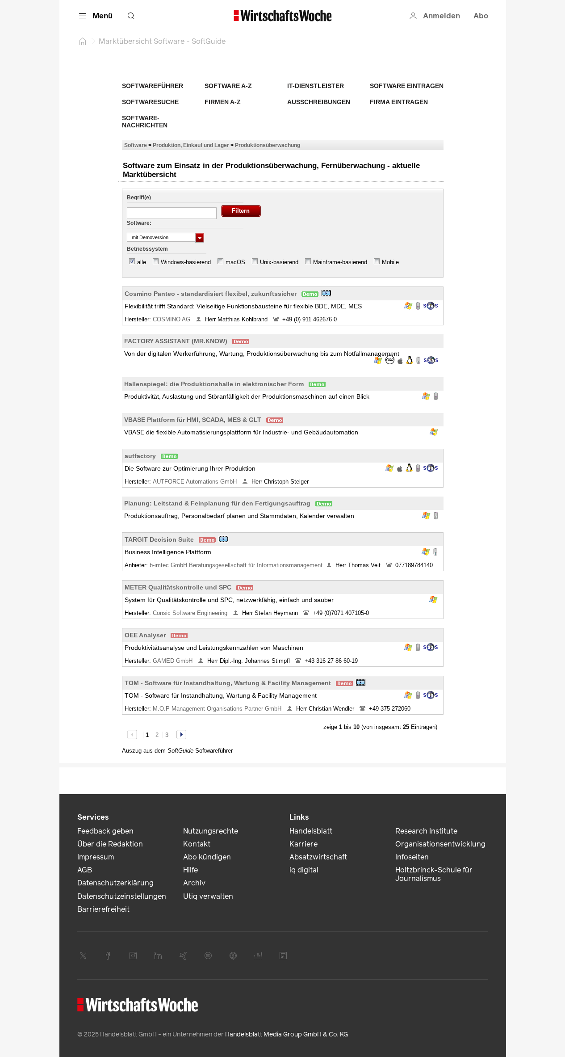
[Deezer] (258, 955)
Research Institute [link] (426, 831)
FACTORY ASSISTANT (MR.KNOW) (175, 341)
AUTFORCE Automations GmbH (196, 481)
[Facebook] (108, 955)
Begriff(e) (139, 197)
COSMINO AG (172, 319)
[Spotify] (208, 955)
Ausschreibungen (318, 101)
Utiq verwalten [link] (208, 896)
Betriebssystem (147, 249)
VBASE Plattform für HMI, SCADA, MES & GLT (192, 419)
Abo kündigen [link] (207, 857)
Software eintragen (407, 85)
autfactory (140, 455)
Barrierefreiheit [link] (103, 909)
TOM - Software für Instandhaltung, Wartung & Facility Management (228, 682)
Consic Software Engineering (191, 613)
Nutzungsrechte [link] (210, 831)
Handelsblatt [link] (310, 831)
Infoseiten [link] (412, 857)
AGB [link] (84, 870)
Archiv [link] (194, 883)
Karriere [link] (303, 844)
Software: (139, 223)
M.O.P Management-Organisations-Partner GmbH (218, 708)
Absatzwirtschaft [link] (318, 857)
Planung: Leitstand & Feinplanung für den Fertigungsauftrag (217, 503)
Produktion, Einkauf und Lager (191, 145)
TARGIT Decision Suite (159, 539)
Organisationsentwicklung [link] (440, 844)
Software (135, 145)
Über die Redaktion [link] (110, 844)
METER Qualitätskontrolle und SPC (178, 587)
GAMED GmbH (173, 660)
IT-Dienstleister (315, 85)
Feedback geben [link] (105, 831)
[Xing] (183, 955)
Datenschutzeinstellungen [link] (121, 896)
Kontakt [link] (196, 844)
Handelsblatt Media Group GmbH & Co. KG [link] (286, 1034)
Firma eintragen (399, 101)
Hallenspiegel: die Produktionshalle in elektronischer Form (214, 383)
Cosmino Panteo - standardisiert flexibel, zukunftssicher (211, 293)
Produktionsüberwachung (267, 145)
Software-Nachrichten (144, 121)
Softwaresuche (150, 101)
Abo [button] (480, 16)
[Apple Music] (233, 955)
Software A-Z (228, 85)
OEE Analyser (145, 635)
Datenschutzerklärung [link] (115, 883)
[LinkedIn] (158, 955)
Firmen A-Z (223, 101)
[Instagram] (133, 955)
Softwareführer (152, 85)
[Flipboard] (283, 955)
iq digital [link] (303, 870)
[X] (83, 955)
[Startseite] (82, 41)
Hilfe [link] (190, 870)
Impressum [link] (95, 857)
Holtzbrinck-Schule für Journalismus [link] (434, 874)
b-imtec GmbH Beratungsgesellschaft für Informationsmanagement (236, 565)
